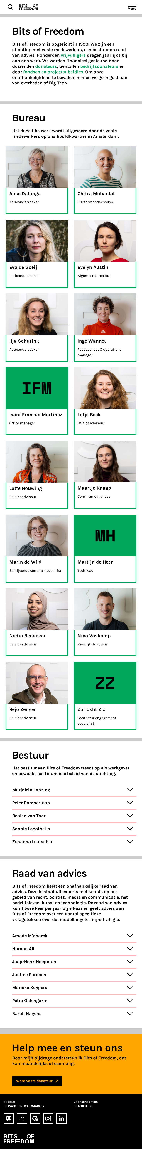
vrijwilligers (73, 55)
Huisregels (83, 1106)
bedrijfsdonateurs (99, 66)
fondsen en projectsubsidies (53, 71)
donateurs (46, 66)
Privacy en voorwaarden (24, 1106)
